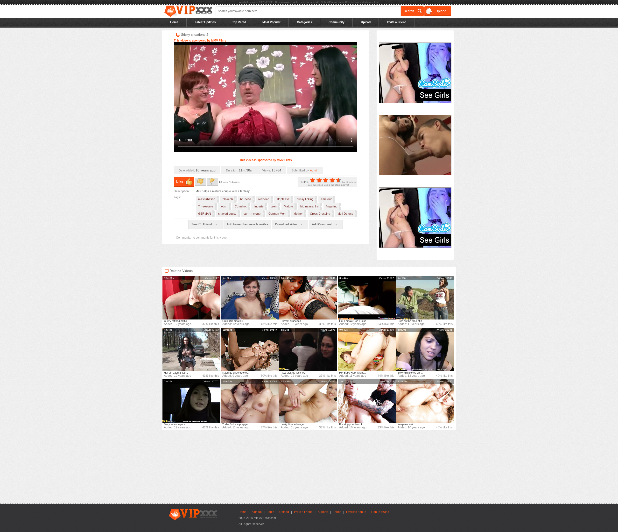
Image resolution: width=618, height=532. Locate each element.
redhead (263, 199)
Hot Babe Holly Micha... (352, 372)
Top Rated (239, 22)
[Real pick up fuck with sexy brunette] (308, 349)
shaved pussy (227, 213)
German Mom (277, 213)
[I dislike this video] (200, 182)
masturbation (206, 199)
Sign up (257, 512)
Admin (314, 170)
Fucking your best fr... (352, 424)
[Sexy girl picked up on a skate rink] (425, 349)
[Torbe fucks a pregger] (250, 401)
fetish (223, 206)
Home (174, 22)
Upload (440, 11)
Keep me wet (405, 424)
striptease (283, 199)
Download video (286, 224)
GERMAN (204, 213)
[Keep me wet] (425, 401)
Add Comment (322, 224)
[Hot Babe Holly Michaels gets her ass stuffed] (367, 349)
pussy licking (305, 199)
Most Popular (271, 22)
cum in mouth (252, 213)
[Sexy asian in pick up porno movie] (191, 401)
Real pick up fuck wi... (293, 372)
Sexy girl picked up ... (410, 372)
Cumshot (240, 206)
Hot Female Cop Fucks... (354, 320)
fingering (331, 206)
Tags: (177, 197)
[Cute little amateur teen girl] (250, 297)
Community (336, 22)
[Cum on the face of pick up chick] (425, 297)
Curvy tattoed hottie (175, 320)
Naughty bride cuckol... (235, 372)
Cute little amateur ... (234, 320)
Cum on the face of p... (411, 320)
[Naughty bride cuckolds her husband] (250, 349)
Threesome (205, 206)
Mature (288, 206)
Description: (182, 191)
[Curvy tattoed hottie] (191, 297)
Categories (304, 22)
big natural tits (309, 206)
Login (270, 512)
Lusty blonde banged (293, 424)
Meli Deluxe (345, 213)
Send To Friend (201, 224)
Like (179, 182)
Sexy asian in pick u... (177, 424)
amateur (326, 199)
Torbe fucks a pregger (235, 424)
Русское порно (356, 512)
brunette (245, 199)
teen (274, 206)
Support (323, 512)
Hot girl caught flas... (176, 372)
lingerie (259, 206)
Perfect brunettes (291, 320)
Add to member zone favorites (247, 224)
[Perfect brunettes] (308, 297)
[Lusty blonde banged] (308, 401)
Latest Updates (205, 22)
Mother (298, 213)
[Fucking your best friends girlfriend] (367, 401)
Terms (337, 512)
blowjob (228, 199)
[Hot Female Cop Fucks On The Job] (367, 297)
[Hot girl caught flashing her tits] (191, 349)
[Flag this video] (212, 182)
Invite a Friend (396, 22)
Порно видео (380, 512)
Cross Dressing (320, 213)
